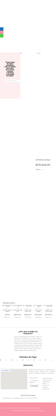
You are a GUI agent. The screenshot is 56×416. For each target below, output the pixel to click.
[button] (21, 53)
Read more (7, 317)
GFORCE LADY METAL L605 (48, 310)
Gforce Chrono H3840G (38, 310)
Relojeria (43, 169)
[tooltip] (1, 29)
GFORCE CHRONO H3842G (7, 310)
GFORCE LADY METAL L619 (28, 310)
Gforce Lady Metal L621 (17, 310)
